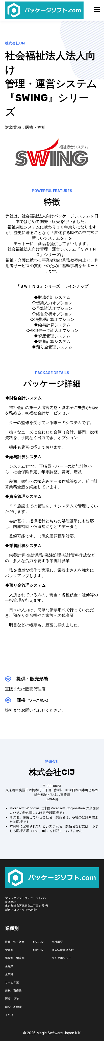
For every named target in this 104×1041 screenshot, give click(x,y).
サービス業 (12, 982)
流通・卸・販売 (14, 942)
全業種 (9, 974)
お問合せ (38, 950)
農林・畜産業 (13, 990)
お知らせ (38, 942)
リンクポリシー (61, 958)
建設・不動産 (13, 1007)
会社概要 (57, 942)
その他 (9, 1015)
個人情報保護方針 (63, 950)
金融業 (9, 966)
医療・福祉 (12, 998)
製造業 (9, 950)
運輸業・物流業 (14, 958)
